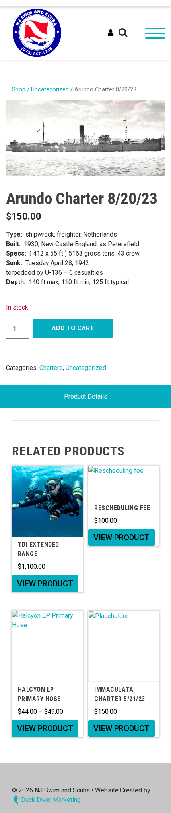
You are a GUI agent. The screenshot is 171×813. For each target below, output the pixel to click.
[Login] (110, 33)
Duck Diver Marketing (51, 799)
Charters (51, 368)
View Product (45, 583)
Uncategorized (50, 89)
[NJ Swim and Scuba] (37, 32)
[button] (122, 33)
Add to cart (73, 328)
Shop (18, 89)
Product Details (85, 396)
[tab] (86, 397)
